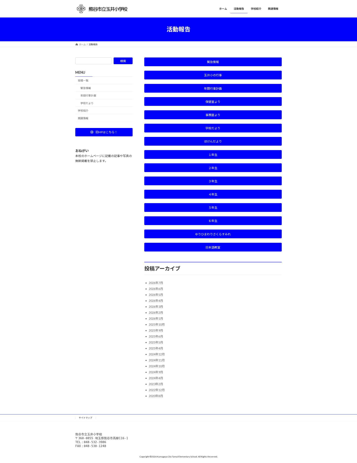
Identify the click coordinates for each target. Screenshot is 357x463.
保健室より (212, 101)
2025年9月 (156, 330)
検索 (123, 61)
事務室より (212, 115)
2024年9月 (156, 372)
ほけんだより (213, 141)
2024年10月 (157, 366)
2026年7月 (156, 282)
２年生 (212, 168)
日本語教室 (212, 247)
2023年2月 (156, 384)
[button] (104, 132)
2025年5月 (156, 342)
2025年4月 (156, 348)
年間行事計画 (213, 88)
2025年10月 (157, 324)
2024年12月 (157, 354)
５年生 (212, 207)
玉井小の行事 (213, 75)
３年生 (212, 181)
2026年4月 (156, 300)
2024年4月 (156, 378)
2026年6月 (156, 288)
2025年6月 (156, 336)
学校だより (212, 128)
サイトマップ (85, 417)
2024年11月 (157, 360)
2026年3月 (156, 306)
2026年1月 (156, 318)
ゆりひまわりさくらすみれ (213, 234)
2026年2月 (156, 312)
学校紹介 (83, 110)
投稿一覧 (83, 80)
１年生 (212, 154)
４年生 (212, 194)
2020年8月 (156, 396)
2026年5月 (156, 294)
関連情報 (83, 118)
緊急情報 (213, 62)
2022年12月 (157, 390)
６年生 (212, 220)
